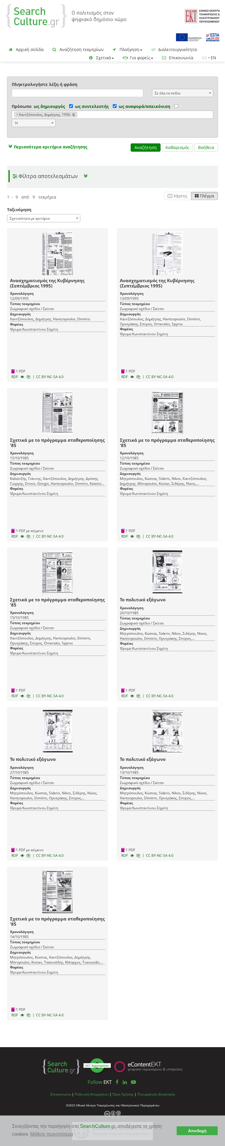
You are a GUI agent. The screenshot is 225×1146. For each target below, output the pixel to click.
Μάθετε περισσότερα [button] (51, 1134)
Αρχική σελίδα (29, 49)
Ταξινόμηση (19, 209)
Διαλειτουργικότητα (177, 49)
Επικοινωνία (180, 57)
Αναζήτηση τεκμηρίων (81, 49)
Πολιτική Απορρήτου (92, 1094)
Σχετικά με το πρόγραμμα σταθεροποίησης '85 (57, 442)
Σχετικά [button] (103, 57)
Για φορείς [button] (139, 57)
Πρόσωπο (22, 106)
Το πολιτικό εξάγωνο (143, 599)
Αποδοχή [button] (197, 1130)
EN (213, 57)
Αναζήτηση (145, 147)
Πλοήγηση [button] (128, 49)
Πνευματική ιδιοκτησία (156, 1094)
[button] (47, 147)
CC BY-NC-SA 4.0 (50, 376)
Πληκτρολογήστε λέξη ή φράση (44, 84)
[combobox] (182, 93)
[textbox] (80, 114)
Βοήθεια (206, 147)
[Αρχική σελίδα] (66, 15)
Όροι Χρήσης (123, 1094)
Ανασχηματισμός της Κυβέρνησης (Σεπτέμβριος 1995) (47, 283)
